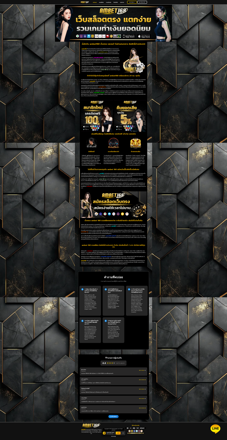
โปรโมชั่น (116, 2)
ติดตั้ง (118, 433)
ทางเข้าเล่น (108, 2)
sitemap (113, 436)
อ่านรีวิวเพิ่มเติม (113, 416)
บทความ (122, 2)
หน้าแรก (95, 2)
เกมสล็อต (101, 2)
